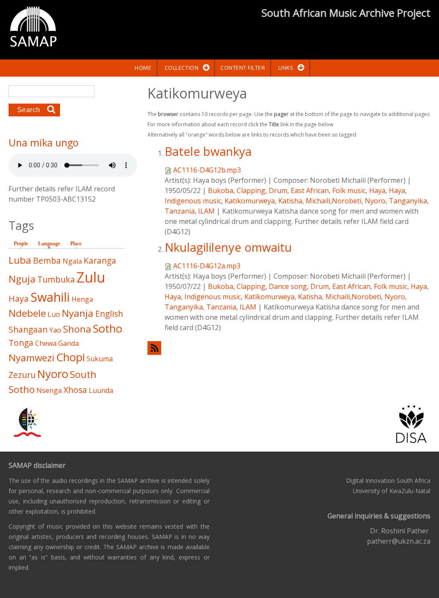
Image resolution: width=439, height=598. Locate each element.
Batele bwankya (208, 151)
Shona (77, 329)
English (109, 313)
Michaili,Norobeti (333, 200)
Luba (20, 260)
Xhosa (75, 390)
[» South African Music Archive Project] (33, 28)
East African (310, 190)
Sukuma (100, 358)
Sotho (107, 328)
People (21, 244)
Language (51, 244)
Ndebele (27, 313)
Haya (377, 190)
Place (75, 244)
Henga (82, 299)
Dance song (288, 286)
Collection (181, 67)
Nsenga (49, 390)
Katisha (290, 200)
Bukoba (220, 190)
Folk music (349, 190)
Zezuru (22, 375)
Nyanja (77, 313)
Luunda (101, 390)
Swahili (50, 297)
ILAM (206, 211)
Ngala (72, 261)
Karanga (100, 260)
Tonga (21, 342)
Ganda (68, 343)
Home (143, 67)
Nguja (22, 279)
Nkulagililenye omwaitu (228, 247)
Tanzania (180, 211)
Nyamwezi (31, 357)
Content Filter (242, 67)
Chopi (70, 357)
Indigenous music (193, 200)
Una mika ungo (43, 142)
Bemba (47, 260)
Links (286, 67)
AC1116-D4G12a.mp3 (207, 266)
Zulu (91, 277)
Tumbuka (56, 279)
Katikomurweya (250, 200)
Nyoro (375, 200)
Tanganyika (408, 200)
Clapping (251, 190)
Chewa (46, 343)
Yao (55, 330)
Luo (54, 314)
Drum (278, 190)
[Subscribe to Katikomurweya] (288, 347)
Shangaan (28, 329)
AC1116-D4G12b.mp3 (207, 170)
